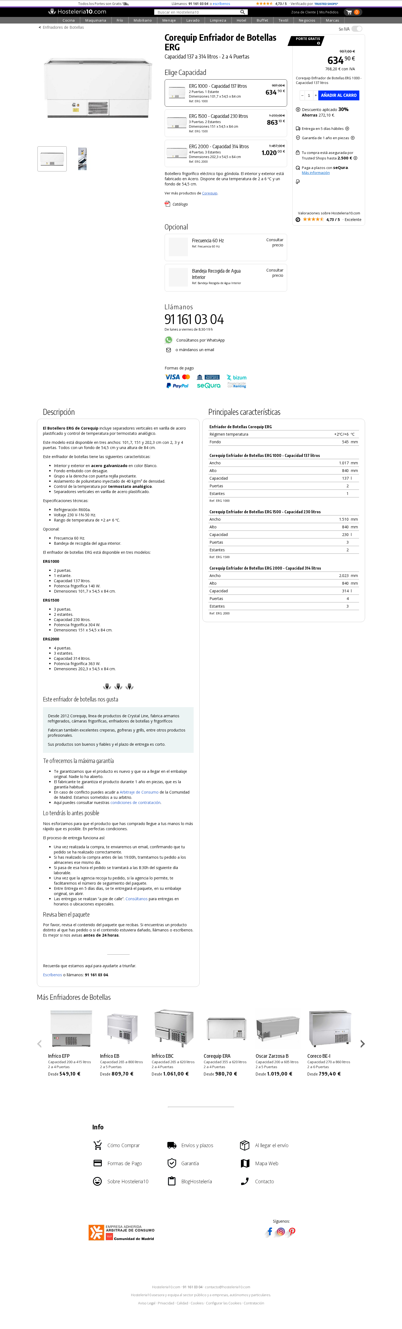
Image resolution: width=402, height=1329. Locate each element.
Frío (120, 20)
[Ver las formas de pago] (206, 387)
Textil (284, 20)
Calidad (182, 1303)
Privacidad (166, 1303)
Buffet (262, 20)
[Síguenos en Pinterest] (291, 1236)
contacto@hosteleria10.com (227, 1287)
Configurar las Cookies (223, 1303)
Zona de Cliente (303, 12)
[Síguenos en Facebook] (269, 1236)
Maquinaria (95, 20)
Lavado (193, 20)
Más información (316, 172)
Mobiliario (143, 20)
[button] (363, 1045)
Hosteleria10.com (166, 1287)
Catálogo (180, 204)
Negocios (307, 20)
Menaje (169, 20)
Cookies (197, 1303)
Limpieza (218, 20)
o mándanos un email (195, 349)
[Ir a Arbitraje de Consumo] (122, 1241)
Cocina (69, 20)
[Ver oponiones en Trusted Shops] (326, 3)
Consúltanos (137, 898)
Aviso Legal (146, 1303)
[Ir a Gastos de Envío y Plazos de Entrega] (317, 43)
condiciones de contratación (135, 802)
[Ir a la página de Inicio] (77, 13)
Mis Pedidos (328, 12)
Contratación (254, 1303)
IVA (344, 29)
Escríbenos (52, 974)
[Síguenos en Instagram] (280, 1236)
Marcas (332, 20)
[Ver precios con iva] (356, 29)
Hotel (241, 20)
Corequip (209, 193)
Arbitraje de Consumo (139, 792)
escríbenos (221, 3)
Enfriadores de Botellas (63, 27)
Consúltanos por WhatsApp (200, 340)
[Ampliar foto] (98, 141)
